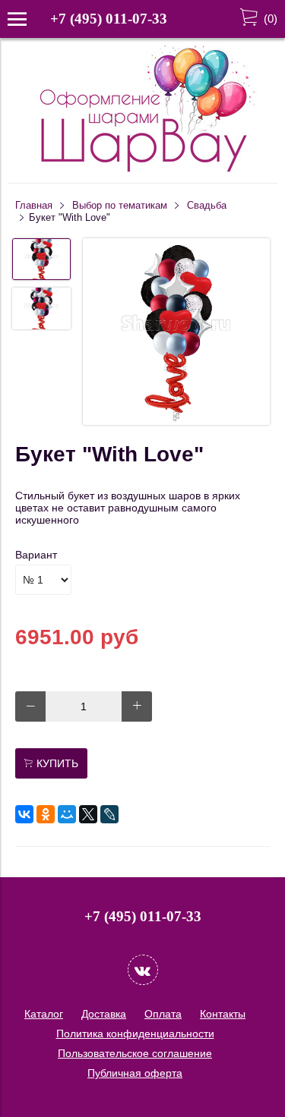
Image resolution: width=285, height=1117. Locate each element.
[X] (88, 814)
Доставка (103, 1014)
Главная (33, 205)
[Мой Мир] (67, 814)
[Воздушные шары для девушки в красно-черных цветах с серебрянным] (176, 332)
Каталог (43, 1014)
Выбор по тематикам (119, 205)
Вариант (36, 555)
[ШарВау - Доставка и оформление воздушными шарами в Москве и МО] (143, 170)
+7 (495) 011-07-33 (108, 19)
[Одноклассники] (45, 814)
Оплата (163, 1014)
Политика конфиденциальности (135, 1033)
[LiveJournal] (109, 814)
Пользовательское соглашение (135, 1053)
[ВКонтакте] (24, 814)
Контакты (222, 1014)
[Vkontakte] (143, 970)
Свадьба (206, 205)
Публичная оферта (134, 1073)
